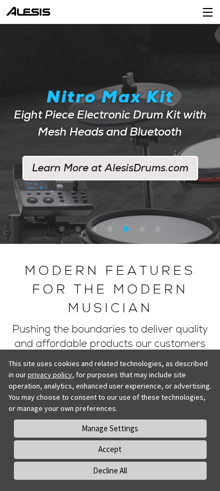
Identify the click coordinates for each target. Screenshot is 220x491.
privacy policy (50, 374)
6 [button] (142, 229)
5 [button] (126, 229)
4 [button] (110, 229)
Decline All (110, 470)
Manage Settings (110, 428)
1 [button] (62, 229)
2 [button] (78, 229)
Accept (110, 449)
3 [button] (94, 229)
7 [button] (158, 229)
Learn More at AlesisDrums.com (110, 168)
